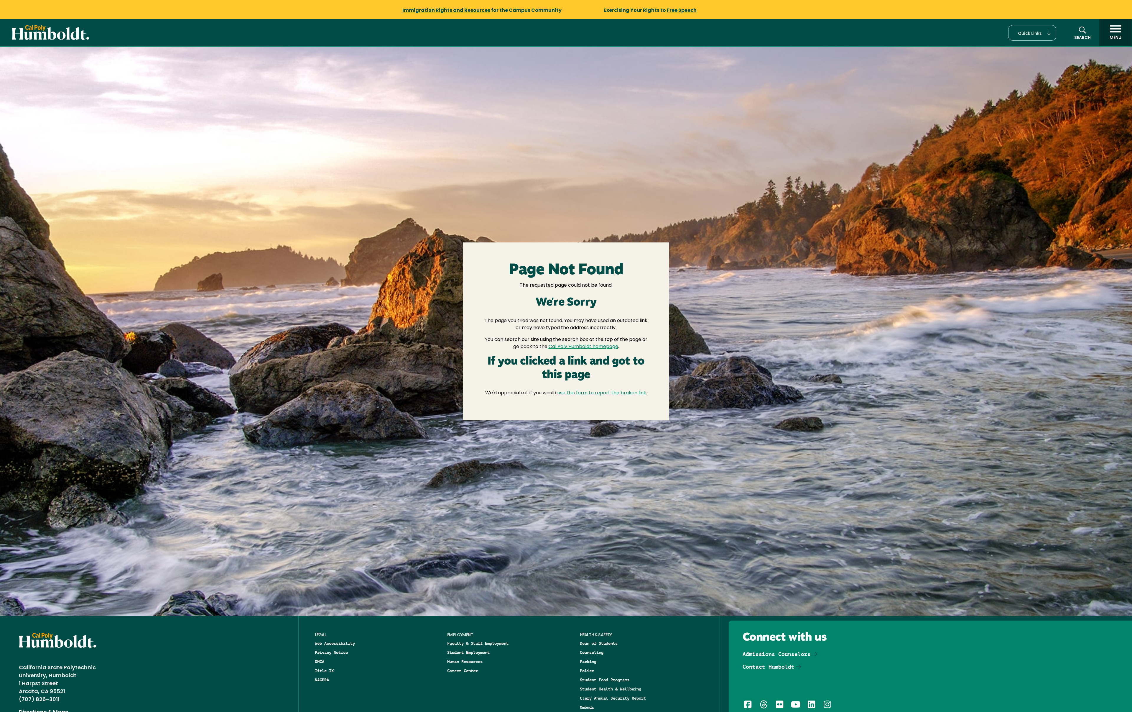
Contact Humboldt (768, 667)
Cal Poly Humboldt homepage (583, 346)
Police (587, 670)
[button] (1032, 33)
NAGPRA (322, 679)
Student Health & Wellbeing (610, 689)
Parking (588, 661)
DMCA (319, 661)
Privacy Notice (331, 652)
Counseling (591, 652)
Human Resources (465, 661)
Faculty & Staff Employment (478, 643)
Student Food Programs (604, 679)
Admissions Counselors (777, 654)
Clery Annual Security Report (613, 698)
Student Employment (468, 652)
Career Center (462, 670)
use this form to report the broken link (601, 393)
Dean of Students (599, 643)
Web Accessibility (335, 643)
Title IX (324, 670)
